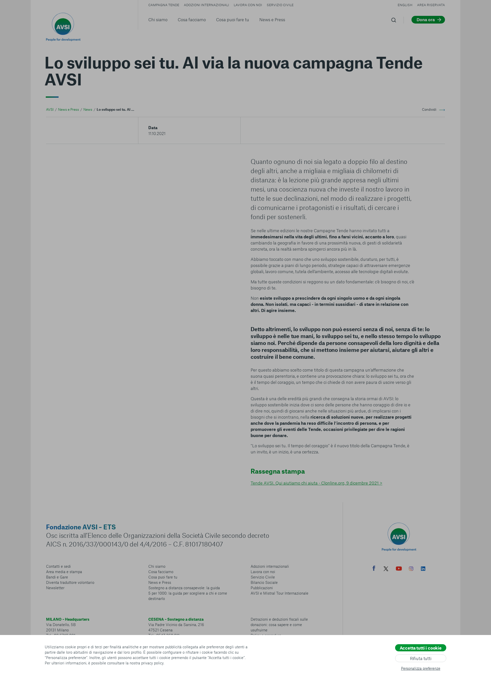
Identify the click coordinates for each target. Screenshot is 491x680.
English (405, 5)
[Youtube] (399, 569)
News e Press (272, 19)
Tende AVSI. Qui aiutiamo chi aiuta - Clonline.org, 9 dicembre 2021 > (316, 482)
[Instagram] (411, 569)
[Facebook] (374, 569)
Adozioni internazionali (206, 5)
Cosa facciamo (192, 19)
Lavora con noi (248, 5)
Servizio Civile (280, 5)
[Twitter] (386, 569)
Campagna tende (163, 5)
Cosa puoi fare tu (232, 19)
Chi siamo (158, 19)
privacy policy (152, 663)
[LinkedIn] (423, 569)
